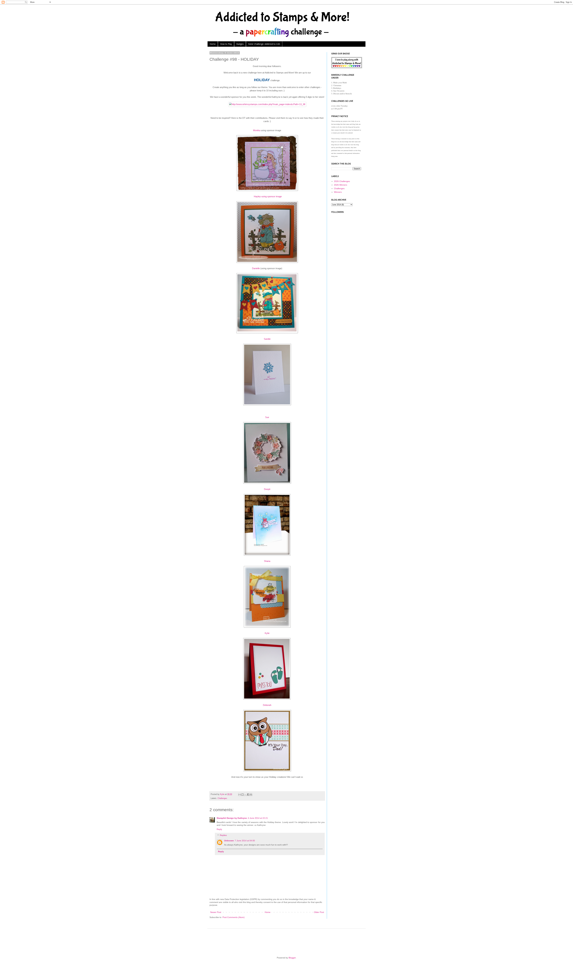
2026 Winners (340, 185)
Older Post (319, 912)
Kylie (267, 633)
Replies (223, 835)
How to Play (226, 44)
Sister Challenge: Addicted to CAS (264, 44)
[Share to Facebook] (248, 794)
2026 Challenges (342, 181)
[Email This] (239, 794)
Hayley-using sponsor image (268, 196)
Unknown (229, 840)
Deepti (267, 489)
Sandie (267, 339)
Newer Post (215, 912)
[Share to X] (245, 794)
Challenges (222, 798)
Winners (338, 192)
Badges (240, 44)
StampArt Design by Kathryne (232, 818)
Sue (267, 417)
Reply (219, 829)
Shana (267, 561)
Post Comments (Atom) (233, 917)
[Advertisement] (346, 258)
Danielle (256, 268)
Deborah (267, 705)
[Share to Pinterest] (250, 794)
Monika (256, 130)
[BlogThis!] (242, 794)
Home (213, 44)
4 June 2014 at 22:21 (258, 818)
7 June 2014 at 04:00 (245, 840)
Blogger (292, 957)
